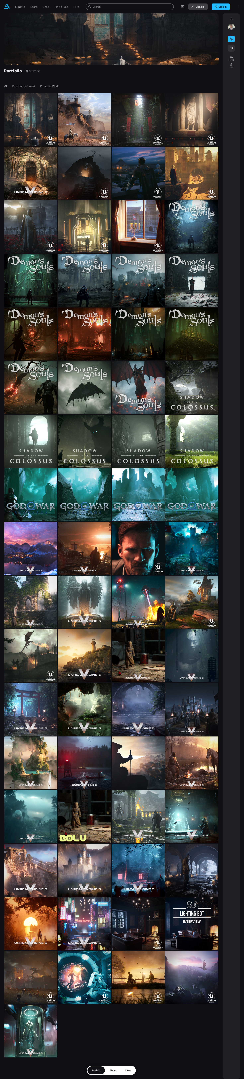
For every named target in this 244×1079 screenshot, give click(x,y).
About (113, 1070)
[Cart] (182, 6)
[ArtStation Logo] (7, 6)
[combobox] (130, 6)
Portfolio (96, 1070)
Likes (128, 1070)
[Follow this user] (231, 39)
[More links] (238, 6)
